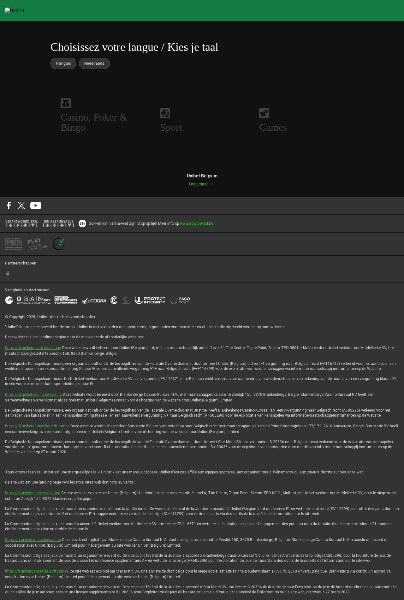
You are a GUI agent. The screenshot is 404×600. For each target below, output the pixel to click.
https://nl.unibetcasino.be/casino (33, 394)
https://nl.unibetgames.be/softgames (37, 426)
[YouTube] (35, 205)
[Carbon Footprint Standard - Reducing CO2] (113, 300)
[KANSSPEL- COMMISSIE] (13, 244)
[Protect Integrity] (150, 300)
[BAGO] (179, 300)
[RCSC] (8, 273)
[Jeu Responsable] (58, 223)
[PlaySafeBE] (37, 244)
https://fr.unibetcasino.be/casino (33, 540)
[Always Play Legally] (60, 244)
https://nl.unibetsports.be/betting (33, 348)
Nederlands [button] (94, 63)
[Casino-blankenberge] (125, 300)
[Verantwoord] (21, 223)
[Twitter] (21, 205)
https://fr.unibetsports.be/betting (32, 493)
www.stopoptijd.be (196, 223)
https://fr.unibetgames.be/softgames (36, 571)
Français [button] (63, 63)
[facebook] (9, 205)
